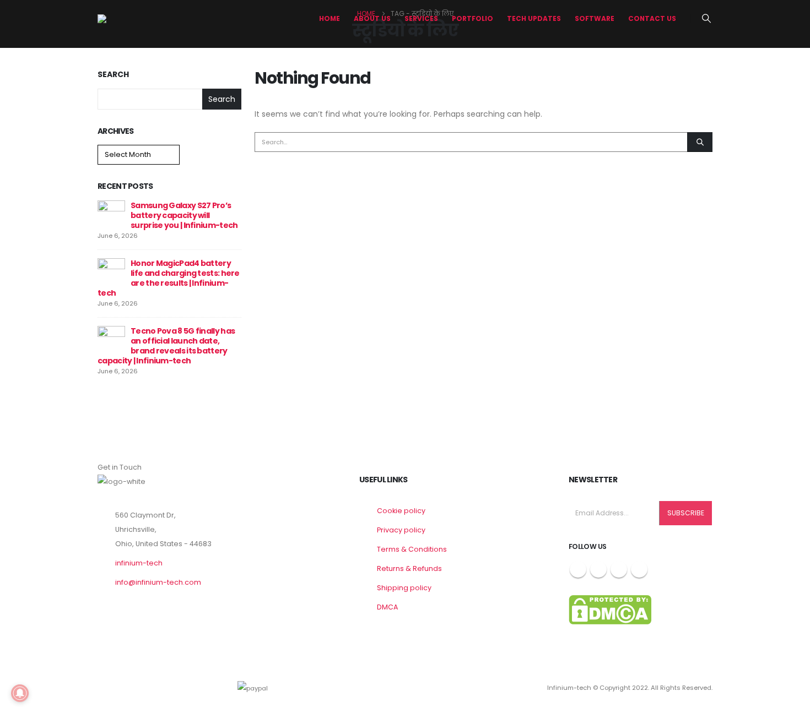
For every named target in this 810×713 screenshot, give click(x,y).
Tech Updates (534, 18)
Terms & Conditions (412, 549)
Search (113, 74)
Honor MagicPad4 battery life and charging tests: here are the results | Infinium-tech (169, 278)
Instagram (619, 569)
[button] (707, 19)
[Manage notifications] (20, 693)
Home (329, 18)
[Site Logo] (139, 18)
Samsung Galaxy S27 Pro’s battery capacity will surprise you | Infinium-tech (184, 215)
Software (594, 18)
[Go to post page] (111, 213)
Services (421, 18)
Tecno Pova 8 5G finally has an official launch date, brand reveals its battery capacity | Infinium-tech (166, 345)
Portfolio (472, 18)
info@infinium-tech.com (158, 582)
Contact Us (652, 18)
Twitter (598, 569)
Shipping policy (404, 587)
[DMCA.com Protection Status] (610, 609)
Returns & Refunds (409, 568)
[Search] (699, 142)
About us (372, 18)
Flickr (639, 569)
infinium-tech (139, 563)
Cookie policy (401, 510)
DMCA (387, 607)
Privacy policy (401, 530)
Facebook (578, 569)
